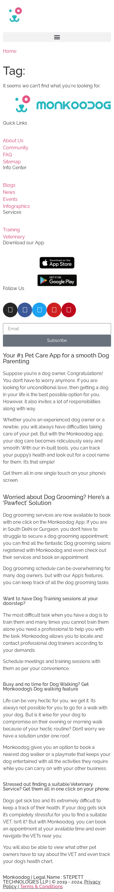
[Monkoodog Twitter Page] (39, 310)
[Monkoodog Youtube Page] (54, 310)
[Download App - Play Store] (57, 280)
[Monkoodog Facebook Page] (25, 310)
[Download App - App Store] (57, 263)
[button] (57, 37)
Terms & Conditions (41, 886)
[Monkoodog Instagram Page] (10, 310)
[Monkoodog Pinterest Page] (68, 310)
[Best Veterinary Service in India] (57, 14)
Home (9, 51)
